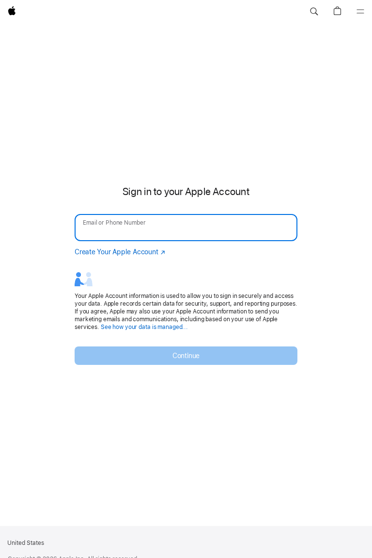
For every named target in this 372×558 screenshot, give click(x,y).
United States (25, 543)
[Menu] (360, 11)
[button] (314, 11)
